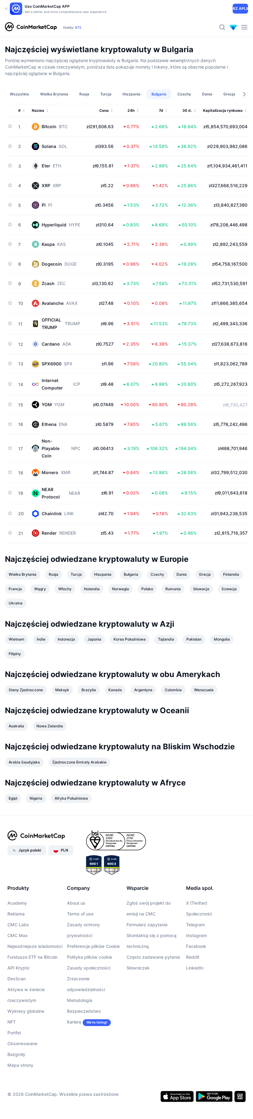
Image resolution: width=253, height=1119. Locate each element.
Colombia (173, 690)
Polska (147, 589)
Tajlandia (166, 639)
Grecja (205, 574)
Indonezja (66, 639)
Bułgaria (131, 574)
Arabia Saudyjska (24, 762)
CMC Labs (18, 924)
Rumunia (173, 589)
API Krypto (18, 967)
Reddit (192, 957)
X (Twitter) (196, 903)
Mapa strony (20, 1065)
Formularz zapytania (147, 924)
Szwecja (229, 589)
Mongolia (222, 639)
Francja (15, 589)
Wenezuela (204, 690)
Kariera (74, 1021)
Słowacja (201, 589)
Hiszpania (102, 574)
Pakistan (193, 639)
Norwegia (120, 589)
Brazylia (88, 690)
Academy (17, 903)
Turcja (76, 574)
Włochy (65, 589)
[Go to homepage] (31, 27)
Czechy (157, 574)
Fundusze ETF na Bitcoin (32, 957)
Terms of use (80, 913)
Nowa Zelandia (49, 726)
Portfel (14, 1032)
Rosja (53, 574)
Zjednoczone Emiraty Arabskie (79, 762)
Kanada (115, 690)
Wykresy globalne (25, 1011)
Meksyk (62, 690)
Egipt (13, 798)
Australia (16, 726)
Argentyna (143, 690)
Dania (181, 574)
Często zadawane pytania (153, 957)
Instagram (196, 935)
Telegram (195, 924)
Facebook (196, 946)
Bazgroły (16, 1054)
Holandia (92, 589)
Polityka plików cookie (89, 957)
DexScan (16, 978)
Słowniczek (138, 967)
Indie (41, 639)
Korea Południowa (130, 639)
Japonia (94, 639)
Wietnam (16, 639)
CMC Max (17, 935)
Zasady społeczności (88, 967)
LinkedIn (194, 967)
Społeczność (199, 913)
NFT (11, 1021)
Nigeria (36, 798)
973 (78, 27)
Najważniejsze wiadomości (34, 946)
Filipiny (15, 653)
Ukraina (16, 603)
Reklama (16, 913)
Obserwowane (22, 1043)
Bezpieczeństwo (84, 1011)
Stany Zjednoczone (26, 690)
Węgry (40, 589)
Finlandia (231, 574)
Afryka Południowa (71, 798)
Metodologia (79, 1000)
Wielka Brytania (22, 574)
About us (76, 903)
